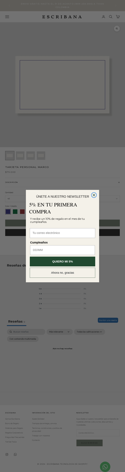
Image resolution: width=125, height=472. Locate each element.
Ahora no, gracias (62, 272)
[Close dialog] (94, 195)
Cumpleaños (39, 242)
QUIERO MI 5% (62, 261)
